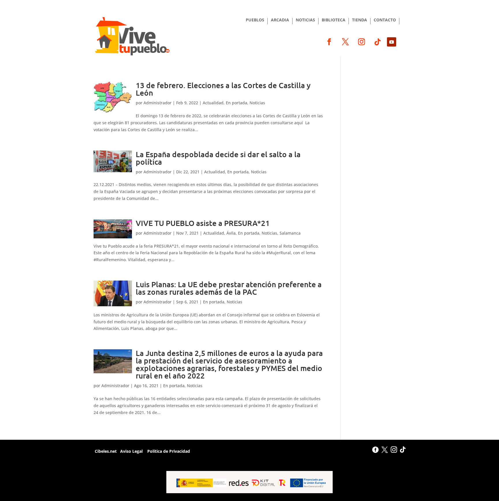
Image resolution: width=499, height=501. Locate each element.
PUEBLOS (255, 20)
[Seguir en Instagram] (361, 42)
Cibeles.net (105, 451)
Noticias (257, 102)
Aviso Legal (131, 451)
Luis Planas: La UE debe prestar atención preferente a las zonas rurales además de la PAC (229, 287)
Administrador (158, 102)
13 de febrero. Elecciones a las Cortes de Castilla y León (223, 88)
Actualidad (213, 102)
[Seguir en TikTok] (378, 42)
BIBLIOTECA (333, 20)
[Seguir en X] (345, 42)
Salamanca (290, 233)
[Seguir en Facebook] (329, 42)
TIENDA (359, 20)
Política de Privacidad (168, 451)
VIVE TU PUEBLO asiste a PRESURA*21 (203, 223)
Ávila (231, 233)
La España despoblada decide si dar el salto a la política (218, 157)
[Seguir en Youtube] (391, 42)
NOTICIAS (305, 20)
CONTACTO (385, 20)
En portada (236, 102)
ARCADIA (280, 20)
